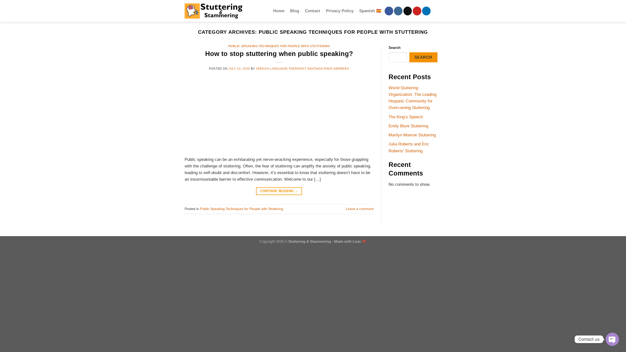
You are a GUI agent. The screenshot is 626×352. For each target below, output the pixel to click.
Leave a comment (360, 209)
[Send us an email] (407, 11)
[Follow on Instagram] (398, 11)
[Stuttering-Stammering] (213, 11)
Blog (294, 11)
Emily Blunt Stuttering (408, 126)
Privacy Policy (340, 11)
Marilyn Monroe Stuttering (412, 135)
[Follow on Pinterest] (417, 11)
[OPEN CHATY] (612, 339)
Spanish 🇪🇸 (370, 11)
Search (395, 47)
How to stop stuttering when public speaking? (279, 53)
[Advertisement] (279, 113)
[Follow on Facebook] (389, 11)
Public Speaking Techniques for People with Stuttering (279, 46)
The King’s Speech (406, 117)
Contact (312, 11)
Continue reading (279, 191)
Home (278, 11)
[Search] (438, 11)
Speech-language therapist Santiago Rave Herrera (302, 68)
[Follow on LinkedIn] (426, 11)
